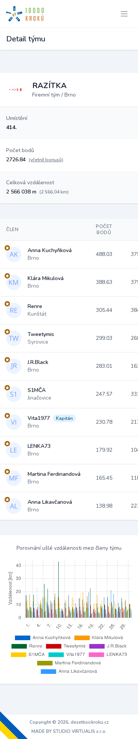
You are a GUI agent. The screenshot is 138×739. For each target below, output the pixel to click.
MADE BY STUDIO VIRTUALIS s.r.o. (69, 731)
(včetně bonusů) (46, 160)
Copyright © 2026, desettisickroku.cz (69, 722)
